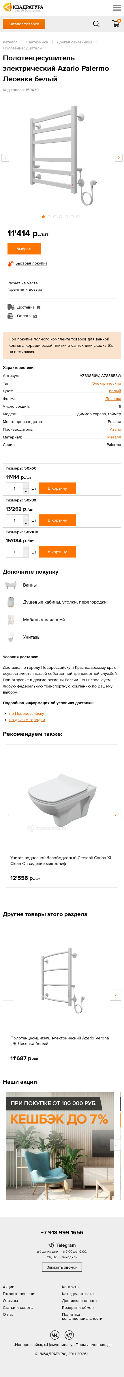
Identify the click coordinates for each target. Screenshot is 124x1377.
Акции (8, 1286)
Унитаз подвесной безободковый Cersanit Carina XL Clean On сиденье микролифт (61, 860)
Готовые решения (20, 1293)
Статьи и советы (18, 1307)
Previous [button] (5, 158)
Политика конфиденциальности (82, 1316)
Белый (115, 390)
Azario (115, 429)
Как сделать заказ (78, 1293)
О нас (8, 1314)
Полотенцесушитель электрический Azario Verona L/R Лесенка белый (59, 1040)
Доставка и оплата (79, 1300)
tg (69, 1335)
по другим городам (27, 719)
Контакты (70, 1286)
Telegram (66, 1245)
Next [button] (119, 158)
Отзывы (10, 1300)
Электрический (106, 383)
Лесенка (113, 398)
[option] (62, 154)
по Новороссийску (26, 713)
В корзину (57, 488)
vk (54, 1335)
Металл (114, 437)
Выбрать (24, 248)
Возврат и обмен (78, 1307)
